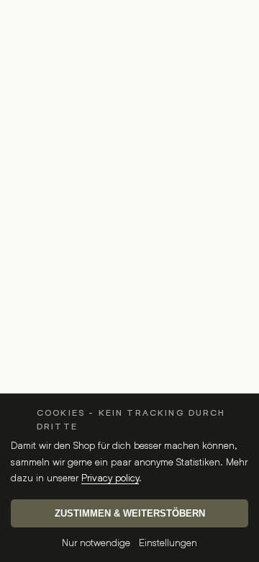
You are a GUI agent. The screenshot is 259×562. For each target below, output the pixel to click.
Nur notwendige (96, 542)
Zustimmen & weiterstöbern (130, 513)
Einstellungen (168, 542)
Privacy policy (110, 477)
